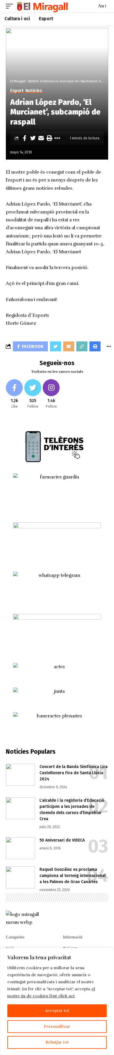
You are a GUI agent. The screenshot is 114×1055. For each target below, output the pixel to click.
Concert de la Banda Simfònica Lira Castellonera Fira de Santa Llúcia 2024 (73, 773)
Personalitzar (57, 1026)
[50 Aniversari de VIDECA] (20, 848)
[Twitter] (32, 394)
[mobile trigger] (11, 6)
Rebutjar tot (57, 1042)
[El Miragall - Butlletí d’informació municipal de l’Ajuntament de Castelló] (42, 6)
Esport (16, 90)
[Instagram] (51, 394)
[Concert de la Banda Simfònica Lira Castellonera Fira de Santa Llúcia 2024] (20, 775)
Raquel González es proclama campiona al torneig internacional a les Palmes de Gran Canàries (72, 875)
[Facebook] (14, 394)
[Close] (107, 952)
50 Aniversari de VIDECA (62, 840)
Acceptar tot (57, 1010)
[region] (57, 1001)
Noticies (33, 90)
